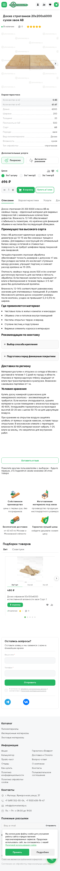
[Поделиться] (57, 171)
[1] (28, 27)
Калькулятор (7, 755)
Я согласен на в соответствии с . (28, 690)
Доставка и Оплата (42, 755)
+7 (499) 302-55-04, (15, 801)
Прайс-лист (7, 759)
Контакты (37, 768)
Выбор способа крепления (22, 344)
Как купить (6, 768)
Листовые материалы (12, 738)
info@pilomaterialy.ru (15, 806)
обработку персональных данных (33, 689)
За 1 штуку (11, 175)
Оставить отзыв (30, 460)
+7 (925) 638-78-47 (35, 801)
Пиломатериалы (9, 729)
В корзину (28, 190)
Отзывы (5, 764)
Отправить (30, 682)
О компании (38, 764)
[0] (56, 4)
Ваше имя (10, 655)
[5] (39, 27)
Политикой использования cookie (20, 845)
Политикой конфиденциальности (33, 691)
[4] (37, 27)
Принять (17, 852)
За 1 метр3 (48, 175)
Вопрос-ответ (39, 759)
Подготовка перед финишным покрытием (31, 356)
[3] (34, 27)
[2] (31, 27)
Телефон (9, 668)
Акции (4, 751)
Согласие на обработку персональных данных (26, 864)
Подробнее (43, 852)
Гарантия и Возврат (42, 751)
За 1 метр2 (30, 175)
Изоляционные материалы (15, 733)
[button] (55, 63)
